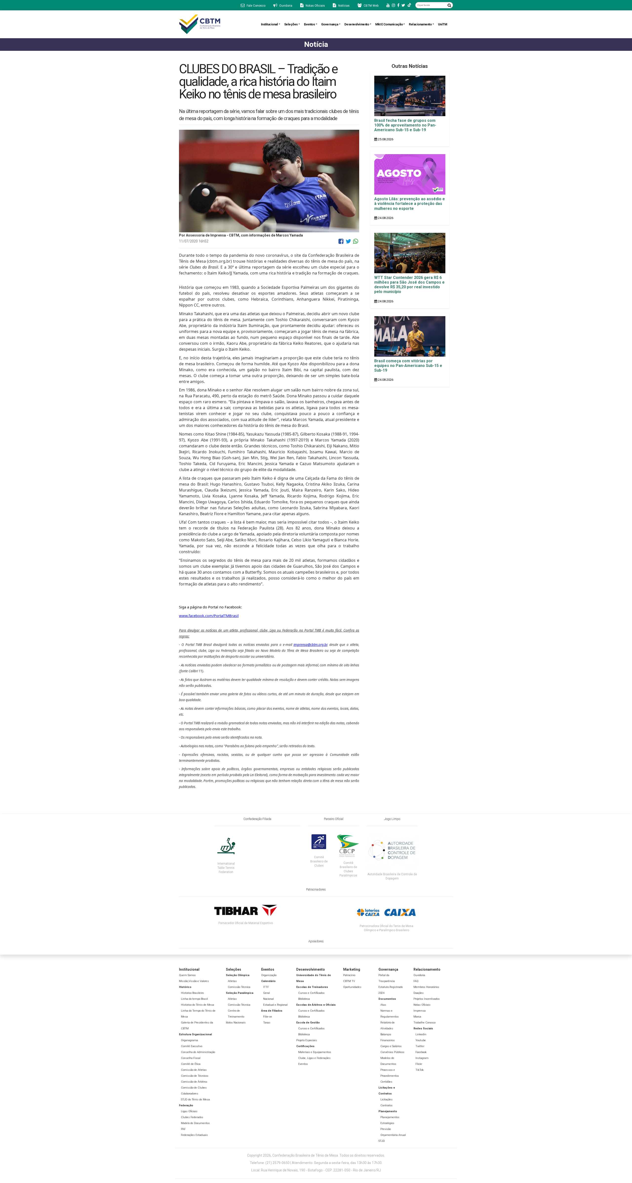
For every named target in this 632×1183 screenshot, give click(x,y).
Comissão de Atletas (194, 1070)
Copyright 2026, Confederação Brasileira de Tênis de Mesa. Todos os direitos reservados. (316, 1155)
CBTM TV (349, 981)
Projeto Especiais (306, 1040)
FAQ (416, 981)
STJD (381, 1141)
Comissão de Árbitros (194, 1081)
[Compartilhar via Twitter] (348, 243)
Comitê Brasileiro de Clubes (319, 861)
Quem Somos (187, 975)
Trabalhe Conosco (424, 1022)
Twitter (419, 1046)
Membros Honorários (426, 987)
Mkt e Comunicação (389, 24)
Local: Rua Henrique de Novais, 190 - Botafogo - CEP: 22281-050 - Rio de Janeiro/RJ (316, 1170)
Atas (383, 1004)
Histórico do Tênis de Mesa (197, 1004)
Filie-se (267, 1016)
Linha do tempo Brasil (194, 999)
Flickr (418, 1064)
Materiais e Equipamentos (314, 1052)
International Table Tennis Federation (226, 868)
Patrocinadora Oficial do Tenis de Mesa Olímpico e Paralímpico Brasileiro (386, 928)
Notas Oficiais (422, 1004)
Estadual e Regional (275, 1004)
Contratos (386, 1105)
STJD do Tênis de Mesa (195, 1099)
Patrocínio (349, 975)
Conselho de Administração (198, 1052)
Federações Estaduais (194, 1135)
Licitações (386, 1099)
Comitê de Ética (190, 1064)
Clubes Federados (192, 1117)
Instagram (422, 1058)
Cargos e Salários (391, 1046)
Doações (419, 993)
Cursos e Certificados (311, 993)
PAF (183, 1129)
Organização (268, 975)
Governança (329, 24)
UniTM (442, 24)
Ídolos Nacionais (236, 1022)
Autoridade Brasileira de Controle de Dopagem (392, 876)
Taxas (266, 1022)
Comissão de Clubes (194, 1087)
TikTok (419, 1070)
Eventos (309, 24)
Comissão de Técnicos (194, 1075)
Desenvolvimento (356, 24)
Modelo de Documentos (195, 1123)
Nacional (268, 999)
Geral (266, 993)
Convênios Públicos (392, 1052)
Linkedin (420, 1034)
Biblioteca (304, 999)
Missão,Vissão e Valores (194, 981)
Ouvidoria (419, 975)
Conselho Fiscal (190, 1058)
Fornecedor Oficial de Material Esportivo (245, 923)
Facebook (421, 1052)
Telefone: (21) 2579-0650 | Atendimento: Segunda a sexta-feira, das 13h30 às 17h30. (316, 1163)
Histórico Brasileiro (192, 993)
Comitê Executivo (191, 1046)
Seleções (291, 24)
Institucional (269, 24)
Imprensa (420, 1010)
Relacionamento (420, 24)
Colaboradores (189, 1093)
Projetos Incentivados (427, 999)
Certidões (386, 1081)
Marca (417, 1016)
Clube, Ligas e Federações (314, 1058)
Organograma (189, 1040)
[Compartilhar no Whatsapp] (355, 243)
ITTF (266, 987)
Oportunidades (352, 987)
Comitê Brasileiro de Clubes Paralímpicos (348, 869)
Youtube (420, 1040)
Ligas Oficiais (189, 1111)
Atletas (232, 981)
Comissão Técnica (239, 987)
